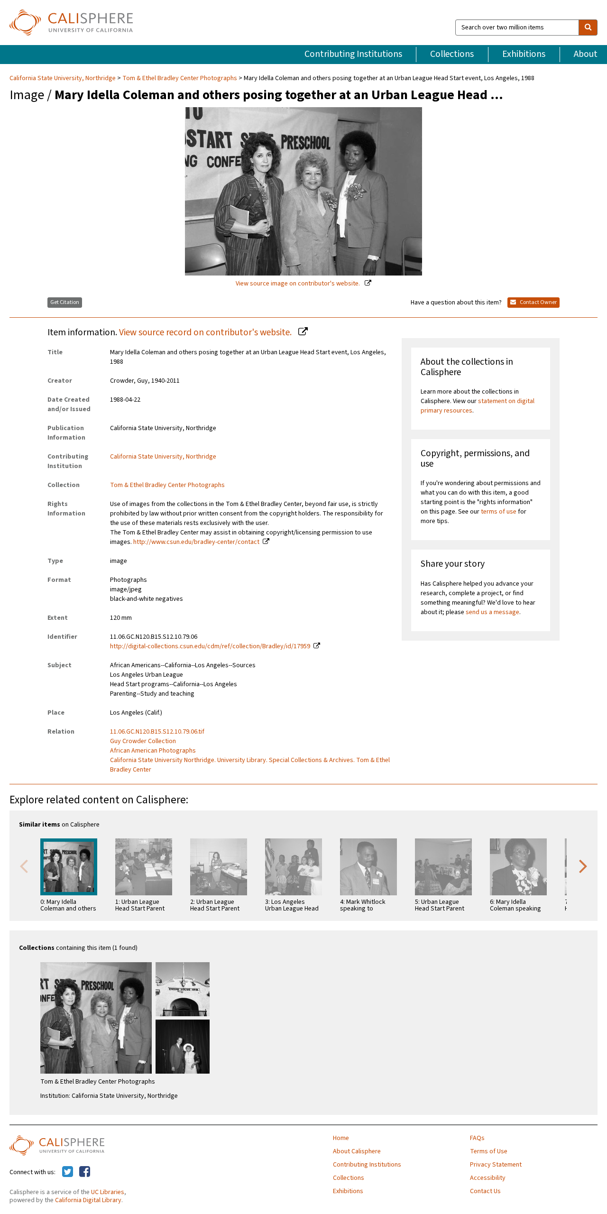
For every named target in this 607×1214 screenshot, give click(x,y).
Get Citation (64, 302)
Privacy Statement (496, 1164)
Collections (452, 54)
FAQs (477, 1138)
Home (341, 1138)
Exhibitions (523, 54)
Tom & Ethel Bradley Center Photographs (179, 78)
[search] (588, 27)
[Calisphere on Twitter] (67, 1172)
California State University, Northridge (63, 78)
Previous (23, 865)
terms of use (498, 511)
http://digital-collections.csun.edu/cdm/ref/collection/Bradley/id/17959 (210, 646)
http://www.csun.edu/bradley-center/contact (196, 542)
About (586, 54)
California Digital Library (88, 1200)
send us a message (492, 612)
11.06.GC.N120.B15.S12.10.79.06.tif (157, 731)
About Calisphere (357, 1151)
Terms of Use (488, 1151)
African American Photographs (153, 750)
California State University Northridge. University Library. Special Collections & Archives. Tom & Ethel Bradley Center (250, 764)
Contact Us (485, 1191)
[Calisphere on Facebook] (84, 1172)
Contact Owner (538, 302)
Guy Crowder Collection (143, 741)
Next (583, 865)
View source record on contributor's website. (206, 332)
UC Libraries (107, 1192)
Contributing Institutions (353, 54)
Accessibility (488, 1178)
